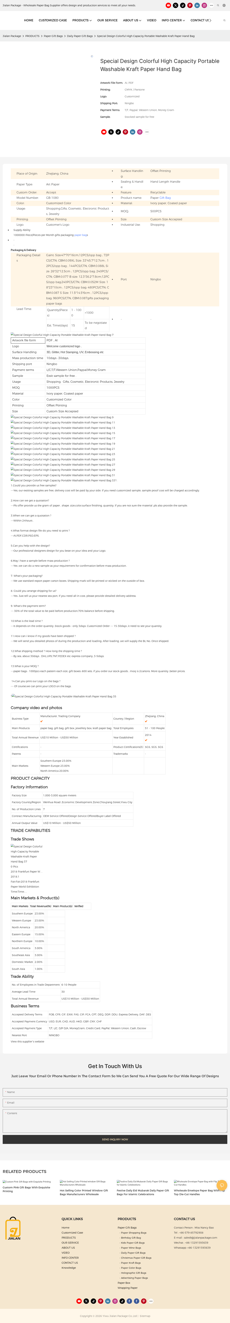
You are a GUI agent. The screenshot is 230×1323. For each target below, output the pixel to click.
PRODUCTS (32, 36)
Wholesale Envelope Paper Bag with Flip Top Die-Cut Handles (199, 1192)
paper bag (80, 235)
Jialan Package (12, 36)
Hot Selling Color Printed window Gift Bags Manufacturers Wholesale (84, 1192)
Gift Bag (165, 198)
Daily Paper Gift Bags (80, 36)
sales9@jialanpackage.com (200, 1237)
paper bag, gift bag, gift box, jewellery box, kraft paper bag (75, 728)
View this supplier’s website (27, 1041)
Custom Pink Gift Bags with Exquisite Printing (26, 1189)
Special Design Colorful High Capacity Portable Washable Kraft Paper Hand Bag (146, 36)
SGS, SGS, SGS (154, 747)
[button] (210, 20)
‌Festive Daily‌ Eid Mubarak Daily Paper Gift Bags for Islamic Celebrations (143, 1192)
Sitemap (144, 1316)
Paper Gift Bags (53, 36)
